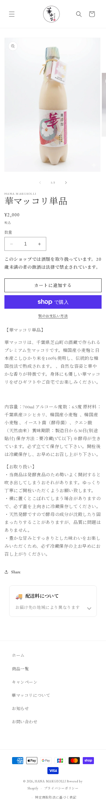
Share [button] (16, 571)
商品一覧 (20, 669)
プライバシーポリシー (61, 788)
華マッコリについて (31, 695)
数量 (8, 232)
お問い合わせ (25, 721)
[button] (11, 14)
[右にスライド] (65, 182)
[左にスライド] (40, 182)
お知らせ (20, 708)
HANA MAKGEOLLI (50, 781)
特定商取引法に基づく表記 (55, 797)
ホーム (18, 655)
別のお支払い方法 (53, 316)
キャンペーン (25, 682)
